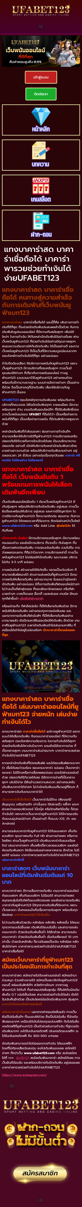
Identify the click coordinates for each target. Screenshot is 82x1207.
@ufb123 (22, 1058)
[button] (41, 26)
